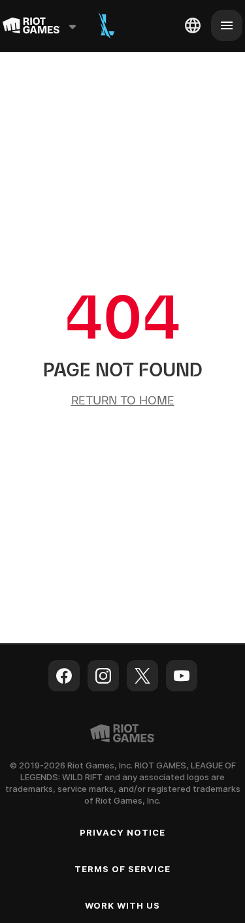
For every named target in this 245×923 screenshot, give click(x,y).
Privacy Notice (123, 832)
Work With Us (122, 905)
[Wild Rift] (106, 25)
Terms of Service (122, 869)
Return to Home (122, 400)
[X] (142, 676)
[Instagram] (103, 676)
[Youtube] (181, 676)
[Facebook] (64, 676)
